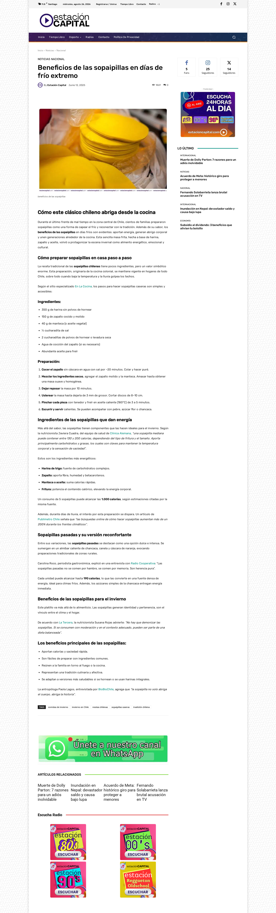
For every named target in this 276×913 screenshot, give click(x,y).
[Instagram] (228, 4)
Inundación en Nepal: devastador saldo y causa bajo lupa (86, 792)
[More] (160, 98)
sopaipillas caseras (121, 707)
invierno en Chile (80, 707)
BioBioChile (106, 689)
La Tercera (65, 622)
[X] (235, 4)
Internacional (188, 155)
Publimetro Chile (49, 519)
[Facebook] (221, 4)
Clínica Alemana (120, 433)
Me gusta (187, 60)
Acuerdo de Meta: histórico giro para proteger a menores (119, 792)
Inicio (40, 50)
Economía (185, 221)
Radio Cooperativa (143, 563)
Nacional (61, 50)
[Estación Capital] (41, 85)
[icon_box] (154, 4)
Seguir (208, 60)
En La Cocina (83, 286)
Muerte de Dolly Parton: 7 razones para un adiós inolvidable (53, 792)
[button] (233, 37)
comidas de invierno (58, 707)
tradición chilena (141, 707)
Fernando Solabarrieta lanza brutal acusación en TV (152, 792)
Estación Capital (56, 85)
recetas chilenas (100, 707)
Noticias (50, 50)
